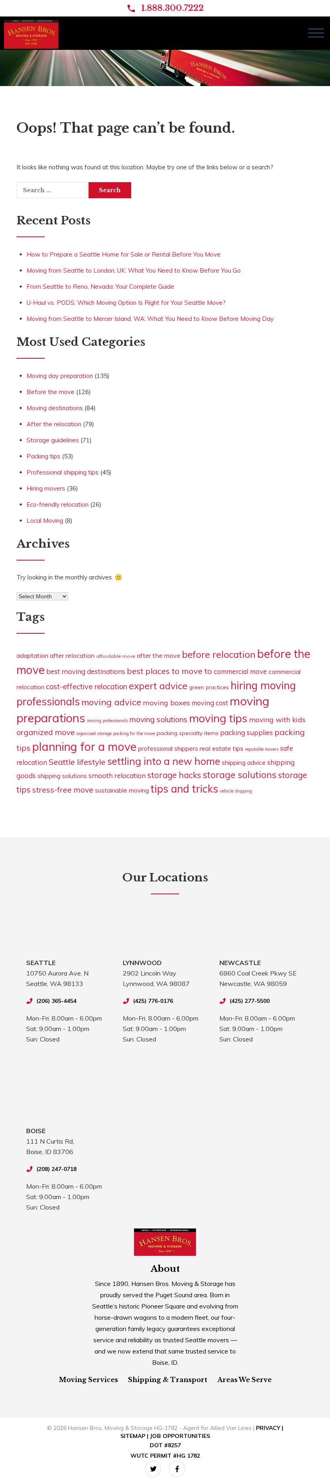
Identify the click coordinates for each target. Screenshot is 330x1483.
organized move (45, 732)
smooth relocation (117, 775)
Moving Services (88, 1380)
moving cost (210, 702)
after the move (158, 655)
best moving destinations (85, 671)
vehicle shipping (236, 791)
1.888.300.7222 (172, 8)
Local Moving (45, 520)
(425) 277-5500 (250, 1000)
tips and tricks (184, 788)
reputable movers (261, 749)
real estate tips (221, 748)
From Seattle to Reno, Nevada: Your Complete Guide (100, 286)
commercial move (240, 671)
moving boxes (166, 702)
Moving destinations (55, 408)
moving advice (111, 701)
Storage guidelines (53, 440)
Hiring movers (46, 488)
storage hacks (174, 775)
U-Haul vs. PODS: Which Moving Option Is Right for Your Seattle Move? (126, 302)
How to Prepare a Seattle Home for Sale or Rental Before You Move (124, 254)
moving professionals (107, 720)
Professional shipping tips (63, 472)
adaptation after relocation (55, 655)
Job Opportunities (180, 1436)
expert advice (158, 686)
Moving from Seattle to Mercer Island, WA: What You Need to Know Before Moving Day (150, 318)
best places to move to (169, 671)
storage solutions (239, 775)
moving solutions (159, 719)
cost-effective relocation (86, 686)
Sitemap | (135, 1436)
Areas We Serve (244, 1380)
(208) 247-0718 (56, 1169)
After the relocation (54, 424)
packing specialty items (188, 733)
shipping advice (244, 762)
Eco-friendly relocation (58, 504)
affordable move (115, 656)
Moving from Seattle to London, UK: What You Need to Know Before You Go (134, 270)
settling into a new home (163, 761)
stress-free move (62, 790)
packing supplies (246, 732)
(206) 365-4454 (56, 1000)
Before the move (50, 392)
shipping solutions (62, 776)
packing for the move (134, 733)
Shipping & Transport (167, 1380)
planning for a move (84, 746)
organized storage (93, 733)
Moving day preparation (60, 376)
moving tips (218, 718)
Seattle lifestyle (77, 762)
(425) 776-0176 (153, 1000)
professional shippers (168, 748)
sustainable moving (122, 790)
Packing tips (43, 456)
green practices (209, 687)
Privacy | (269, 1428)
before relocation (219, 654)
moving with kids (277, 719)
